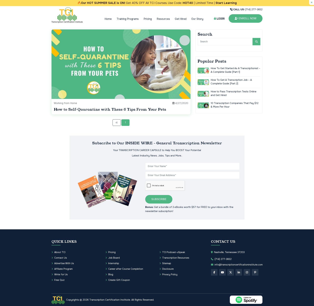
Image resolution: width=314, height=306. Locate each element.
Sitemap (166, 263)
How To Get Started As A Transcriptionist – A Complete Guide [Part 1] (235, 70)
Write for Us (61, 274)
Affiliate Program (63, 268)
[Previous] (117, 122)
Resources (163, 19)
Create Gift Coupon (119, 280)
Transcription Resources (175, 257)
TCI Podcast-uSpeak (173, 252)
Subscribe (158, 199)
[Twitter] (230, 272)
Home (108, 19)
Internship (113, 263)
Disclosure (168, 268)
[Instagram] (247, 272)
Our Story (197, 19)
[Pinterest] (255, 272)
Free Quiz (59, 280)
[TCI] (58, 299)
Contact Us (60, 257)
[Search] (256, 41)
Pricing (148, 19)
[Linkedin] (239, 272)
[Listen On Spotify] (246, 300)
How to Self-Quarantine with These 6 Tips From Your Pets (110, 109)
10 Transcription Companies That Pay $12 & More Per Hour (234, 105)
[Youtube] (222, 272)
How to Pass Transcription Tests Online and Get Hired (233, 93)
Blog (110, 274)
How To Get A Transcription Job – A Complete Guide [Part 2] (231, 81)
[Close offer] (311, 2)
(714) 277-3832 (247, 9)
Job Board (114, 257)
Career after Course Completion (125, 268)
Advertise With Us (64, 263)
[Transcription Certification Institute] (67, 15)
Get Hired (180, 19)
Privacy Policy (169, 274)
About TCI (59, 252)
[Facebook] (214, 272)
